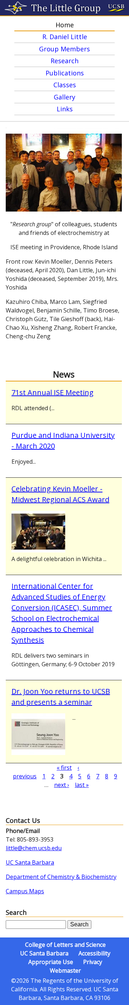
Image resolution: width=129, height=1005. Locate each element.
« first (64, 768)
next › (61, 785)
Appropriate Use (50, 962)
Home (65, 24)
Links (65, 109)
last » (82, 785)
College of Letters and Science (65, 945)
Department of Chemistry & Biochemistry (61, 877)
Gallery (64, 97)
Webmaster (65, 970)
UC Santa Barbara (30, 862)
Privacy (92, 962)
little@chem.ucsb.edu (34, 848)
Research (64, 60)
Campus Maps (25, 891)
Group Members (64, 49)
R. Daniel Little (64, 36)
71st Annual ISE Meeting (52, 392)
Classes (64, 84)
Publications (65, 73)
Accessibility (94, 953)
